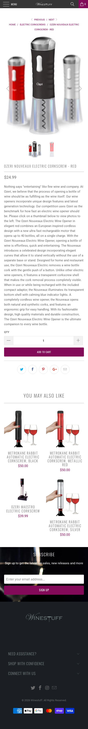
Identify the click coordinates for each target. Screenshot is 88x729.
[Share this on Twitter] (21, 369)
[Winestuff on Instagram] (47, 688)
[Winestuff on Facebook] (40, 688)
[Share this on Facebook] (32, 369)
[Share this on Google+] (54, 369)
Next (52, 19)
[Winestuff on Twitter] (33, 688)
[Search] (74, 4)
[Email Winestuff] (54, 688)
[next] (79, 88)
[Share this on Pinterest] (43, 369)
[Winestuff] (44, 4)
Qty (6, 332)
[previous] (8, 88)
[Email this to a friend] (65, 369)
